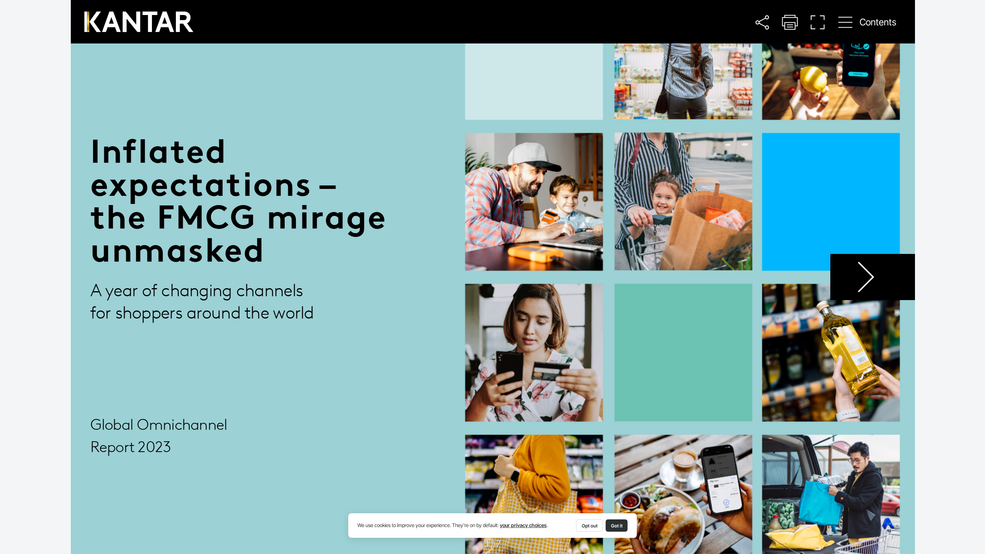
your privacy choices (523, 525)
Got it (617, 526)
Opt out (590, 526)
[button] (762, 22)
